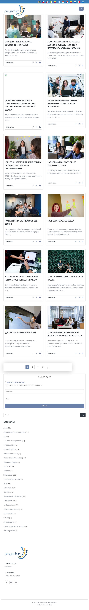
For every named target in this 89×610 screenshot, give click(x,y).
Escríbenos (9, 567)
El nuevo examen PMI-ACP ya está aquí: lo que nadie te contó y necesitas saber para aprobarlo (64, 45)
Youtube (11, 582)
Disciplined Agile (10, 462)
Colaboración (8, 445)
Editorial (6, 466)
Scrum (6, 518)
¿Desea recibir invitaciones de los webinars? (24, 385)
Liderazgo (7, 488)
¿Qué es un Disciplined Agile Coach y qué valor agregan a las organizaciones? (23, 165)
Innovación (7, 475)
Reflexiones (8, 513)
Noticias (6, 492)
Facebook (33, 62)
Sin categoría (8, 522)
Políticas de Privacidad (16, 382)
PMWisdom (7, 501)
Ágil (4, 428)
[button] (81, 9)
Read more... (10, 62)
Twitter (36, 62)
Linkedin (16, 582)
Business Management (12, 441)
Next (48, 367)
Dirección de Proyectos (12, 458)
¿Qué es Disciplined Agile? (61, 221)
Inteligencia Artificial (11, 479)
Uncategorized (9, 531)
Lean (5, 484)
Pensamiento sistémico (12, 496)
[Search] (83, 415)
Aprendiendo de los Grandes (14, 432)
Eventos (6, 471)
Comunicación (9, 449)
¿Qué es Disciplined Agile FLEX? (20, 332)
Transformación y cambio (13, 526)
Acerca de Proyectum (12, 576)
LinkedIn (39, 62)
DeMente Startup (10, 454)
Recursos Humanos (11, 509)
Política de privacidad (44, 605)
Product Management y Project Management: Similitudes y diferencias (63, 103)
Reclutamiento (9, 505)
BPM (5, 436)
